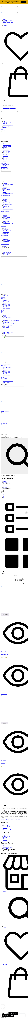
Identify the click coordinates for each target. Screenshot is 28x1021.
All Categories (4, 129)
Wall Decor (3, 297)
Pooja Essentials (4, 423)
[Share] (2, 1017)
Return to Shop (13, 1013)
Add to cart (4, 723)
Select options (5, 614)
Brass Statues (3, 163)
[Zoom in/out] (5, 1017)
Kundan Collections (5, 244)
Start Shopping (6, 108)
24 (3, 498)
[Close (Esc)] (1, 1017)
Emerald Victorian (4, 654)
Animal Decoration (5, 295)
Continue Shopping (8, 1015)
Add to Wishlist (4, 651)
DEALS (5, 21)
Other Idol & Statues (5, 168)
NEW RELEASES (7, 20)
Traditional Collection (5, 195)
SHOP (4, 19)
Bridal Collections (4, 235)
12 (3, 496)
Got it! (23, 2)
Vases (2, 311)
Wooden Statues (4, 167)
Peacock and (3, 763)
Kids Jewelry (3, 249)
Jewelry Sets (3, 226)
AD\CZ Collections (5, 211)
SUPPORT (5, 25)
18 (3, 497)
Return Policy (13, 108)
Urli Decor (3, 310)
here (15, 1)
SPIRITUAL (6, 24)
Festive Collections (5, 411)
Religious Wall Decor (5, 364)
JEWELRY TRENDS (8, 22)
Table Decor (3, 298)
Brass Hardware (4, 330)
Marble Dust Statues (5, 164)
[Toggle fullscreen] (3, 1017)
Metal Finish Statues (5, 165)
